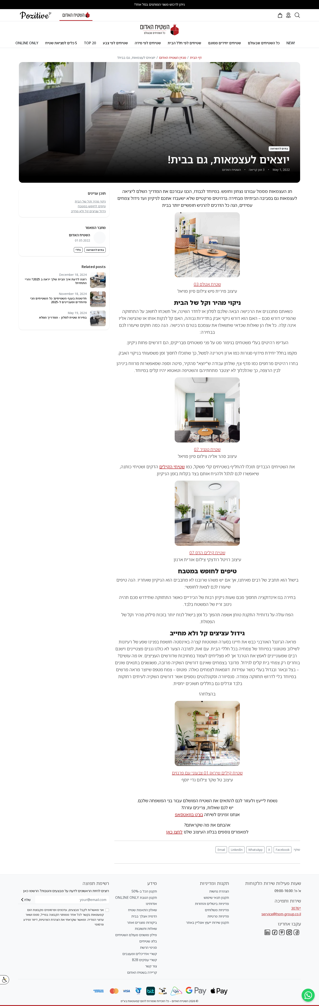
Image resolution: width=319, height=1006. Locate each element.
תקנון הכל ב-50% (144, 891)
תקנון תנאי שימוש (216, 897)
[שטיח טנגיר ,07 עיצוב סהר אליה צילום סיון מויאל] (207, 410)
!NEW (290, 43)
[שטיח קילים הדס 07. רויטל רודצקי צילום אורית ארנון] (207, 513)
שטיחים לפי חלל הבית (184, 43)
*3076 (296, 908)
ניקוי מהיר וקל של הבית (90, 201)
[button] (279, 15)
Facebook (282, 850)
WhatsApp (255, 850)
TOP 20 (90, 43)
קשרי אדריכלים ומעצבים (139, 953)
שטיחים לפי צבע (115, 43)
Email (221, 850)
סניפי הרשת (148, 947)
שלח (27, 899)
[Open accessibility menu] (4, 979)
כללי (78, 250)
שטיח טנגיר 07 (207, 449)
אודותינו (151, 903)
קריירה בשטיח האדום (142, 972)
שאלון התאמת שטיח (142, 909)
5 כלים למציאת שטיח (61, 43)
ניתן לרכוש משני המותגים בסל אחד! (159, 4)
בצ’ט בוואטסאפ (189, 814)
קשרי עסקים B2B (144, 959)
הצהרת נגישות (219, 891)
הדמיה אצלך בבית (144, 916)
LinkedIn (237, 850)
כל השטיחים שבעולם (264, 43)
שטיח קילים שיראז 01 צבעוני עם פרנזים (207, 773)
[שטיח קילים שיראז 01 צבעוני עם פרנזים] (207, 733)
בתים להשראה (95, 250)
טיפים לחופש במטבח (92, 206)
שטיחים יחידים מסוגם (224, 43)
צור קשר (151, 966)
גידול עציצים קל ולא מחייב (88, 211)
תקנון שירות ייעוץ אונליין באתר (207, 922)
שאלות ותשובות (146, 928)
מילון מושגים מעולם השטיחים (136, 934)
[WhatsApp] (308, 995)
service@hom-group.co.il (281, 914)
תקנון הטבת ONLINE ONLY (136, 897)
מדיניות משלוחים (217, 909)
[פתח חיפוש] (297, 15)
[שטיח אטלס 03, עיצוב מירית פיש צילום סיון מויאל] (207, 244)
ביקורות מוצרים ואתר (142, 922)
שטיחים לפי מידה (148, 43)
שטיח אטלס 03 (207, 284)
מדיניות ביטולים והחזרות (212, 903)
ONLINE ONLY (26, 43)
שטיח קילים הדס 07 (207, 553)
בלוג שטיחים (148, 941)
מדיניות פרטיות (218, 916)
